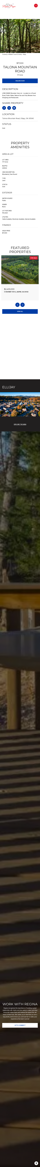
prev (17, 305)
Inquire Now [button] (20, 81)
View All (20, 311)
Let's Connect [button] (20, 1025)
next (22, 305)
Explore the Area (20, 424)
